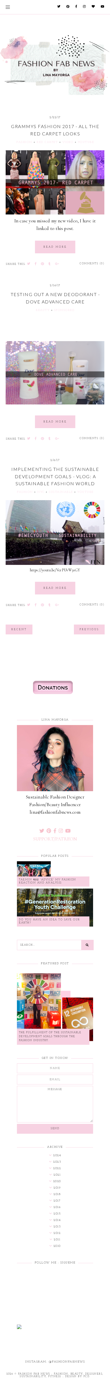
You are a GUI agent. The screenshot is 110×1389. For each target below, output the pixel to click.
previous (89, 629)
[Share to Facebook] (36, 264)
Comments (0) (92, 263)
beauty (43, 310)
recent (19, 629)
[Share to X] (29, 264)
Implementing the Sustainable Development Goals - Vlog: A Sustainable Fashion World (55, 476)
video (68, 142)
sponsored (64, 310)
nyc (41, 492)
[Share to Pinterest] (43, 264)
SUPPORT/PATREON (55, 839)
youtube (86, 142)
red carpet (47, 142)
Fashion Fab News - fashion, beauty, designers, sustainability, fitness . (61, 1375)
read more (55, 247)
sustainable (61, 492)
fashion (24, 142)
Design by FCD (77, 1376)
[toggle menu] (8, 7)
